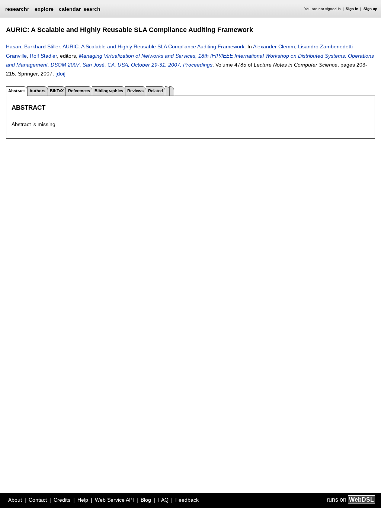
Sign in (352, 9)
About (15, 500)
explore (44, 9)
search (91, 9)
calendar (70, 9)
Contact (38, 500)
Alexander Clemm (274, 46)
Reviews (135, 91)
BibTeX (57, 91)
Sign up (370, 9)
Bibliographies (109, 91)
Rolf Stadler (43, 56)
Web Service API (114, 500)
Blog (146, 500)
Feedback (187, 500)
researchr (17, 8)
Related (155, 91)
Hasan (13, 46)
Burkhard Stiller (42, 46)
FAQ (163, 500)
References (79, 91)
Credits (62, 500)
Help (82, 500)
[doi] (60, 74)
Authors (37, 91)
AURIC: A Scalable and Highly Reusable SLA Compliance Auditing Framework (153, 46)
